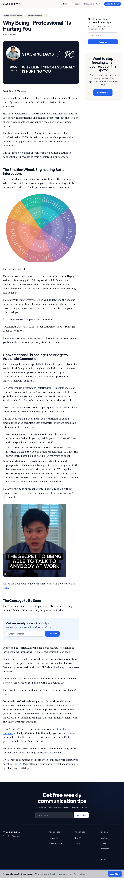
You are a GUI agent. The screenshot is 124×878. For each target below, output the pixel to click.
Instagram (105, 848)
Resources (78, 4)
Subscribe (52, 633)
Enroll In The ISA (112, 4)
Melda (77, 843)
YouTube (104, 838)
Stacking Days (11, 4)
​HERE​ (6, 587)
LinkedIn (104, 843)
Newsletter (67, 4)
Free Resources (56, 843)
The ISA (17, 763)
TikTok (104, 859)
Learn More (103, 92)
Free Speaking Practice (93, 4)
